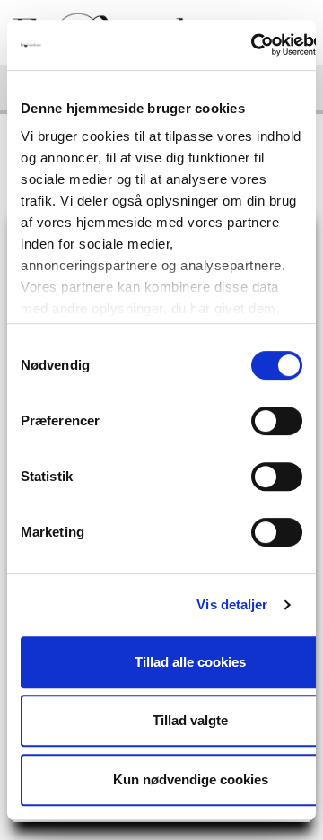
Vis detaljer (231, 604)
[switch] (276, 421)
